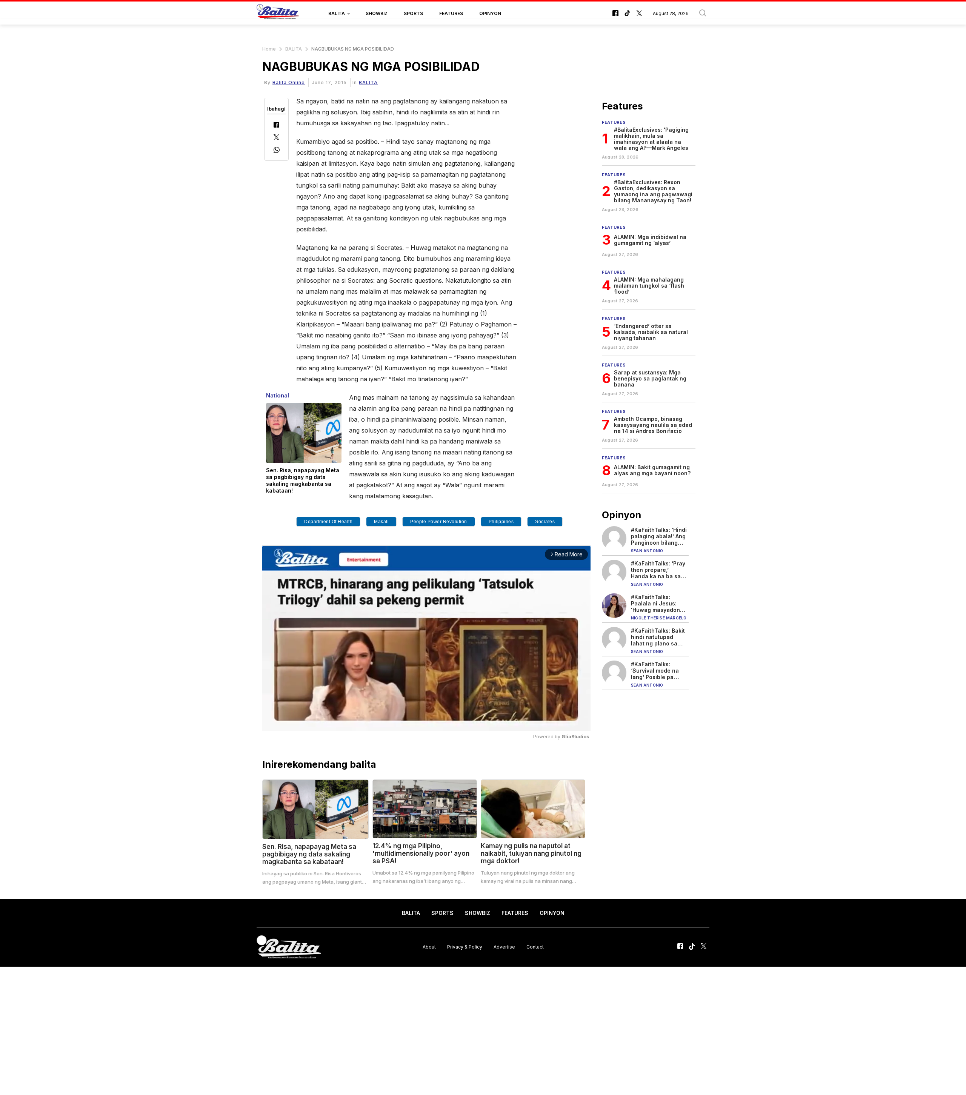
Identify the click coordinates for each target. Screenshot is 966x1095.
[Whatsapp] (277, 151)
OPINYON (490, 13)
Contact (535, 947)
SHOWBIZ (377, 13)
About (429, 947)
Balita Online (288, 82)
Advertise (504, 947)
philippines (501, 521)
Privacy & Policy (464, 947)
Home (269, 49)
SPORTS (413, 13)
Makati (381, 521)
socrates (545, 521)
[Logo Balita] (278, 13)
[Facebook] (276, 125)
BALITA (336, 13)
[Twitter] (276, 138)
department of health (328, 521)
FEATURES (451, 13)
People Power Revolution (438, 521)
